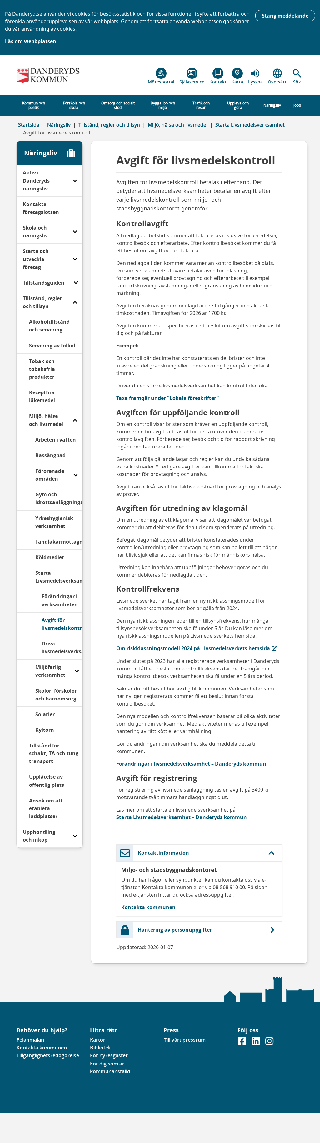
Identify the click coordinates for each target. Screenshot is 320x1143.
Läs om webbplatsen (30, 41)
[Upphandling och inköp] (74, 835)
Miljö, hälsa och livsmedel (178, 124)
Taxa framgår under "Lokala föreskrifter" (167, 398)
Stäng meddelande (285, 15)
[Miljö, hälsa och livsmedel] (74, 420)
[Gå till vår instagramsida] (269, 1042)
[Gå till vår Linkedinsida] (256, 1042)
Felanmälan (30, 1039)
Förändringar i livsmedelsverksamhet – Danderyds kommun (191, 763)
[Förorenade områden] (75, 475)
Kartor (97, 1039)
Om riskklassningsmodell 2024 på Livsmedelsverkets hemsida (193, 648)
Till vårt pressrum (185, 1039)
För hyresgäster (109, 1055)
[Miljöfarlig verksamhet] (76, 671)
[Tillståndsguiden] (75, 283)
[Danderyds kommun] (50, 76)
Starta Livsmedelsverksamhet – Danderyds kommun (181, 817)
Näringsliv (59, 124)
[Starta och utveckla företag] (74, 259)
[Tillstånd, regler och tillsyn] (74, 302)
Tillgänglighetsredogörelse (48, 1055)
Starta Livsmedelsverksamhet (250, 124)
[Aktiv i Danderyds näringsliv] (74, 180)
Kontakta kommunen (148, 907)
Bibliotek (100, 1047)
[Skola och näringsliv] (74, 231)
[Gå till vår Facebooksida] (243, 1042)
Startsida (28, 124)
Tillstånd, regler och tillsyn (109, 124)
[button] (297, 76)
